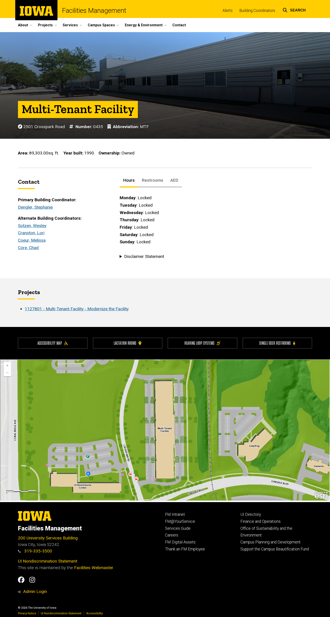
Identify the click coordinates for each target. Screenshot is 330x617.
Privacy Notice (27, 613)
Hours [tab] (129, 180)
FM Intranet (175, 514)
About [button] (23, 25)
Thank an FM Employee (185, 549)
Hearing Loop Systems (199, 342)
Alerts (227, 10)
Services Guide (178, 528)
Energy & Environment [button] (144, 25)
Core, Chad (28, 247)
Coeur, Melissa (32, 240)
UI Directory (250, 514)
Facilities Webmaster (93, 567)
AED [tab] (174, 180)
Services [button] (70, 25)
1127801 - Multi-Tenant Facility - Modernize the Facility (77, 308)
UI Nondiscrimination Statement (47, 561)
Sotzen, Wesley (32, 225)
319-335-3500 (37, 551)
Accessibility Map (49, 342)
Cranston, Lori (31, 232)
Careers (171, 535)
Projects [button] (45, 25)
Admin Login (35, 591)
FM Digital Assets (180, 542)
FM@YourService (180, 521)
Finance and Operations (260, 521)
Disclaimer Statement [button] (144, 256)
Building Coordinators (257, 10)
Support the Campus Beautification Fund (274, 549)
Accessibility (94, 613)
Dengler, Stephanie (35, 207)
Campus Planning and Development (270, 542)
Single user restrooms (275, 342)
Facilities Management (94, 10)
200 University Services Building (48, 538)
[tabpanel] (216, 227)
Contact (179, 25)
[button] (294, 9)
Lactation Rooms (125, 342)
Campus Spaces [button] (101, 25)
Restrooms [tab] (152, 180)
